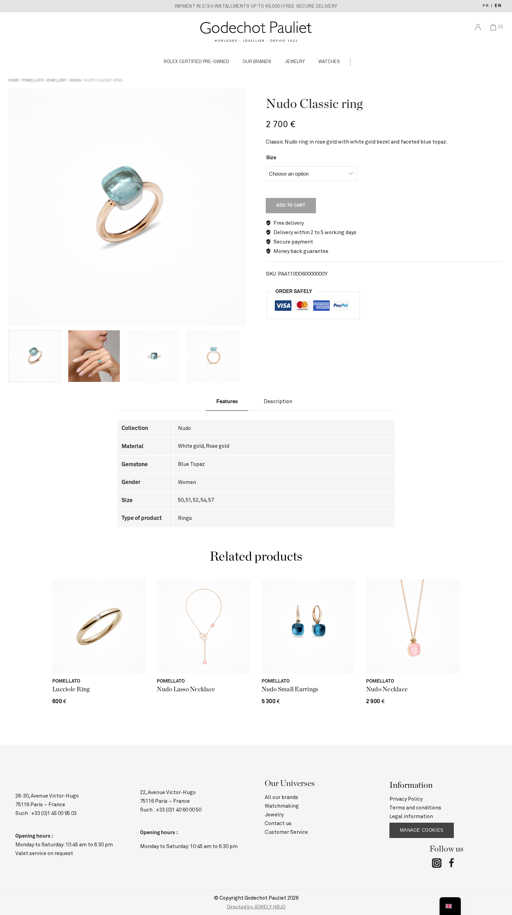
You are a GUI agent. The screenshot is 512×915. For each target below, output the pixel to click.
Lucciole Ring (71, 689)
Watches (329, 62)
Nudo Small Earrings (290, 689)
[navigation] (450, 906)
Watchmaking (282, 806)
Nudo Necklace (387, 689)
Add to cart (290, 205)
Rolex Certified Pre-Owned (196, 62)
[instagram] (437, 864)
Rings (75, 80)
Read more (204, 662)
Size (271, 157)
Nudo (184, 428)
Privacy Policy (405, 799)
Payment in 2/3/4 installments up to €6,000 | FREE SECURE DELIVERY (256, 6)
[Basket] (504, 61)
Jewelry (295, 62)
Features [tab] (227, 401)
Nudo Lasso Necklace (186, 689)
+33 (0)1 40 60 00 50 (178, 810)
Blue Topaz (191, 464)
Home (13, 80)
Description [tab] (278, 401)
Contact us (278, 823)
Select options (99, 662)
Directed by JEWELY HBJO (256, 907)
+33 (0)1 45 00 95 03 (54, 813)
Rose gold (217, 446)
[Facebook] (451, 864)
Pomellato (32, 80)
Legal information (411, 816)
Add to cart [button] (308, 662)
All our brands (281, 797)
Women (187, 482)
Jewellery (56, 80)
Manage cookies (421, 830)
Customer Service (286, 832)
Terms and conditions (415, 807)
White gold (191, 446)
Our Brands (257, 62)
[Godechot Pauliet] (256, 31)
